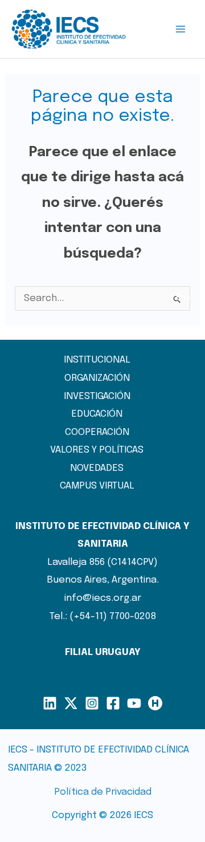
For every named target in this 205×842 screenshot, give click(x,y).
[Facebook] (113, 703)
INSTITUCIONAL (97, 360)
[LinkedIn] (50, 703)
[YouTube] (134, 703)
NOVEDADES (97, 468)
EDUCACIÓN (96, 414)
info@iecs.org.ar (102, 598)
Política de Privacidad (102, 792)
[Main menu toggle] (181, 29)
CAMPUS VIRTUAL (97, 486)
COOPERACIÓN (97, 432)
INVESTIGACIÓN (97, 396)
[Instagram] (92, 703)
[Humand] (155, 703)
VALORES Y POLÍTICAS (97, 450)
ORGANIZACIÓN (97, 378)
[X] (71, 703)
